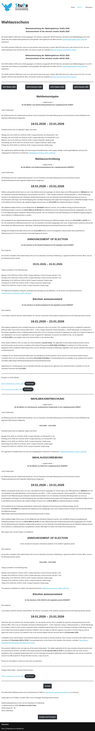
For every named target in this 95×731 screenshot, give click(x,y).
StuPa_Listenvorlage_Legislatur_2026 (11, 389)
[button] (82, 7)
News (73, 7)
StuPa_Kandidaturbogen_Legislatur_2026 (12, 383)
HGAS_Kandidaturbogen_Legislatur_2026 (12, 676)
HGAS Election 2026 (81, 87)
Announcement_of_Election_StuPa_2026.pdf (16, 293)
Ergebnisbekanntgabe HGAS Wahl (73, 66)
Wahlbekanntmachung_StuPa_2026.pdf (42, 153)
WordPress (20, 728)
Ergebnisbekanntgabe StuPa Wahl (73, 39)
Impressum (5, 724)
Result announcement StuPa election (64, 50)
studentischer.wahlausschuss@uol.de (57, 692)
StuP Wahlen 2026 (9, 87)
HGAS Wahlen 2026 (57, 87)
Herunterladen (30, 383)
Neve (3, 728)
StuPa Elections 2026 (34, 87)
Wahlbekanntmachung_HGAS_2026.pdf (73, 451)
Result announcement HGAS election (64, 77)
